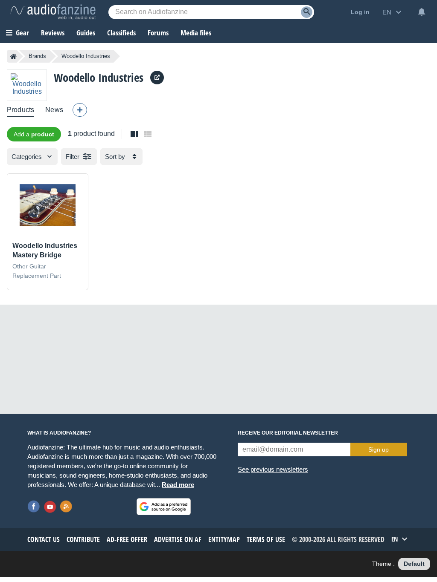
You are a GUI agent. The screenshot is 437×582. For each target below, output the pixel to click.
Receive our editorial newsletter (288, 433)
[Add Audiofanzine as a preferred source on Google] (164, 506)
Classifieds (121, 32)
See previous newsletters (273, 469)
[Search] (306, 12)
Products (20, 109)
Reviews (52, 32)
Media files (196, 32)
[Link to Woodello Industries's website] (157, 77)
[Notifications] (422, 12)
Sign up (378, 449)
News (54, 109)
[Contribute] (80, 110)
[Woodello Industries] (27, 85)
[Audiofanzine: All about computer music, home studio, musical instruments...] (53, 12)
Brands (37, 56)
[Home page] (13, 56)
